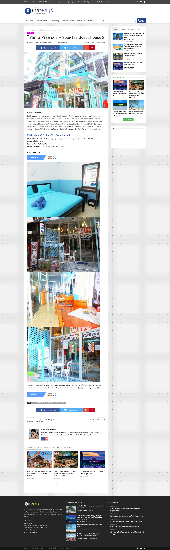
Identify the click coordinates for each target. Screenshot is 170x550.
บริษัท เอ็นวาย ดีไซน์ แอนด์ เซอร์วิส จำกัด (35, 527)
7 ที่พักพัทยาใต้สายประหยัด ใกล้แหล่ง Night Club (91, 473)
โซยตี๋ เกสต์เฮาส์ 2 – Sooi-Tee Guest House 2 (48, 135)
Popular (115, 29)
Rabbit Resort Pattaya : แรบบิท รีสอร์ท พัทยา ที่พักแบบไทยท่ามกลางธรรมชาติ (65, 474)
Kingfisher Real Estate (30, 532)
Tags (138, 29)
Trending (57, 2)
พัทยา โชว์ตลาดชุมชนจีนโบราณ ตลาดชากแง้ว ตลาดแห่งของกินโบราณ (39, 474)
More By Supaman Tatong (50, 447)
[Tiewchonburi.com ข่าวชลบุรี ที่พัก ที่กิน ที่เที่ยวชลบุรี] (39, 6)
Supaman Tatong (33, 42)
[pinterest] (92, 47)
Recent (123, 29)
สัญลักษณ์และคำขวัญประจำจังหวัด (96, 2)
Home (28, 30)
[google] (86, 47)
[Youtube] (140, 2)
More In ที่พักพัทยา (67, 447)
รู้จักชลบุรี (70, 2)
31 (61, 146)
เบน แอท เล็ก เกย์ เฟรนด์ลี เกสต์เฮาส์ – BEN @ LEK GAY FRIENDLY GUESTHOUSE (42, 420)
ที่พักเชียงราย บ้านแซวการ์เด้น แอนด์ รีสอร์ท (36, 525)
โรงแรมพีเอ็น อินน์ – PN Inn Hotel (95, 419)
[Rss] (144, 2)
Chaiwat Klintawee (129, 39)
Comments (131, 29)
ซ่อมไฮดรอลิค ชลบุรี (29, 530)
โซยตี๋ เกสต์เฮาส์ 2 (60, 402)
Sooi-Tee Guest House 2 (39, 402)
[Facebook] (137, 2)
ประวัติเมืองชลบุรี (80, 2)
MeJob (79, 521)
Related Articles (33, 447)
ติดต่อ (109, 2)
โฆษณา (64, 2)
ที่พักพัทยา (34, 30)
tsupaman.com (28, 523)
